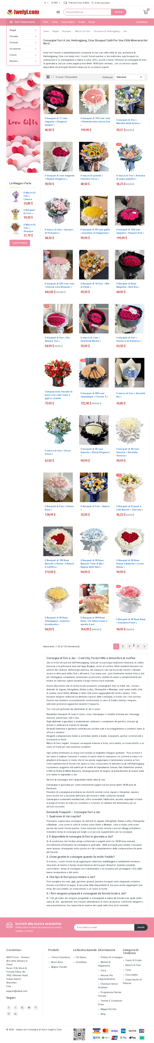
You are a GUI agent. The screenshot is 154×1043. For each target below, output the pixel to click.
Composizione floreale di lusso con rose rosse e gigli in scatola (58, 395)
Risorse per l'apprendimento (106, 977)
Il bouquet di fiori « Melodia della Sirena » (128, 121)
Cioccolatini (68, 22)
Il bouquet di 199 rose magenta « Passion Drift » (130, 231)
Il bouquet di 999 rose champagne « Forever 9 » (94, 395)
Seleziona (130, 77)
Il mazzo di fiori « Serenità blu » (130, 395)
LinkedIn (15, 1013)
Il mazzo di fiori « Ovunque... (29, 228)
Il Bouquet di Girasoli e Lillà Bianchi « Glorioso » (129, 508)
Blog (102, 1014)
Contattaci (142, 22)
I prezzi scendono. (60, 957)
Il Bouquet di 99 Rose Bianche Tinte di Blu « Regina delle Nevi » (92, 564)
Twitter (15, 1007)
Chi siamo (80, 957)
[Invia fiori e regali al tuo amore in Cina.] (23, 122)
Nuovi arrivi (56, 962)
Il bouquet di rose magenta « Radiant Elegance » (59, 177)
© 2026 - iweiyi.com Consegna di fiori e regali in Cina (34, 1029)
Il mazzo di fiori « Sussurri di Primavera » (59, 231)
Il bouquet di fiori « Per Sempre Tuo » (57, 339)
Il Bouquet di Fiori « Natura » (95, 508)
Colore (23, 55)
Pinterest (35, 1007)
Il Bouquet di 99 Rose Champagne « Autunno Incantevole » (57, 621)
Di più (92, 22)
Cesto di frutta (133, 960)
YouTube (29, 1007)
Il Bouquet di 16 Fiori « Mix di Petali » (95, 285)
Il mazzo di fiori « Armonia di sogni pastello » (130, 177)
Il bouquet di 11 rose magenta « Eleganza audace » (56, 122)
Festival (23, 42)
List (52, 76)
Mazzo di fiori (133, 965)
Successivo (144, 646)
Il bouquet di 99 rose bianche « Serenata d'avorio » (127, 452)
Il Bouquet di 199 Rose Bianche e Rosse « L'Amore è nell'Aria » (59, 564)
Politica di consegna (111, 957)
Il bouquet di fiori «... (29, 211)
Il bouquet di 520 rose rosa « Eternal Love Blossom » (59, 285)
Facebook (8, 1007)
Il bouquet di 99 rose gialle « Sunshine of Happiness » (95, 231)
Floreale (23, 36)
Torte (55, 22)
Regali (23, 30)
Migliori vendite (58, 967)
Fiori (45, 22)
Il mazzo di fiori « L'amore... (29, 196)
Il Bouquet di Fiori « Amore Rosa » (59, 508)
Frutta (81, 22)
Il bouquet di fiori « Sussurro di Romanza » (128, 339)
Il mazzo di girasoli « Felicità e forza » (92, 177)
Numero (23, 61)
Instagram (8, 1013)
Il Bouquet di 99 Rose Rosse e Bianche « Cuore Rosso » (130, 564)
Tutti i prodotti (19, 243)
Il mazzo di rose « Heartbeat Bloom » (91, 339)
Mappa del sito (108, 1009)
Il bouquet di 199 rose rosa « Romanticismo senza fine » (95, 122)
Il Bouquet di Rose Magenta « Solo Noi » (127, 285)
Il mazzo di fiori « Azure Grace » (58, 452)
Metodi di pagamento (104, 963)
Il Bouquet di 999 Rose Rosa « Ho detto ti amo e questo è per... (94, 621)
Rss (22, 1007)
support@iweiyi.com (16, 991)
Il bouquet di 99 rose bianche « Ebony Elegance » (95, 452)
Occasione (23, 48)
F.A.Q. (103, 970)
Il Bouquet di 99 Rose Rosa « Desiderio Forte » (130, 621)
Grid (48, 76)
